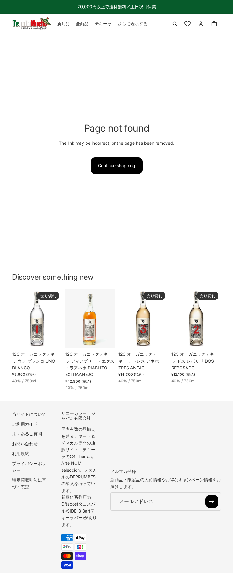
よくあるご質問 (27, 433)
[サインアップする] (211, 501)
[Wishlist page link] (187, 24)
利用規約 (20, 453)
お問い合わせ (25, 443)
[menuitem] (132, 23)
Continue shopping (116, 165)
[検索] (174, 23)
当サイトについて (29, 413)
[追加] (105, 338)
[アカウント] (201, 23)
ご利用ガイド (25, 423)
